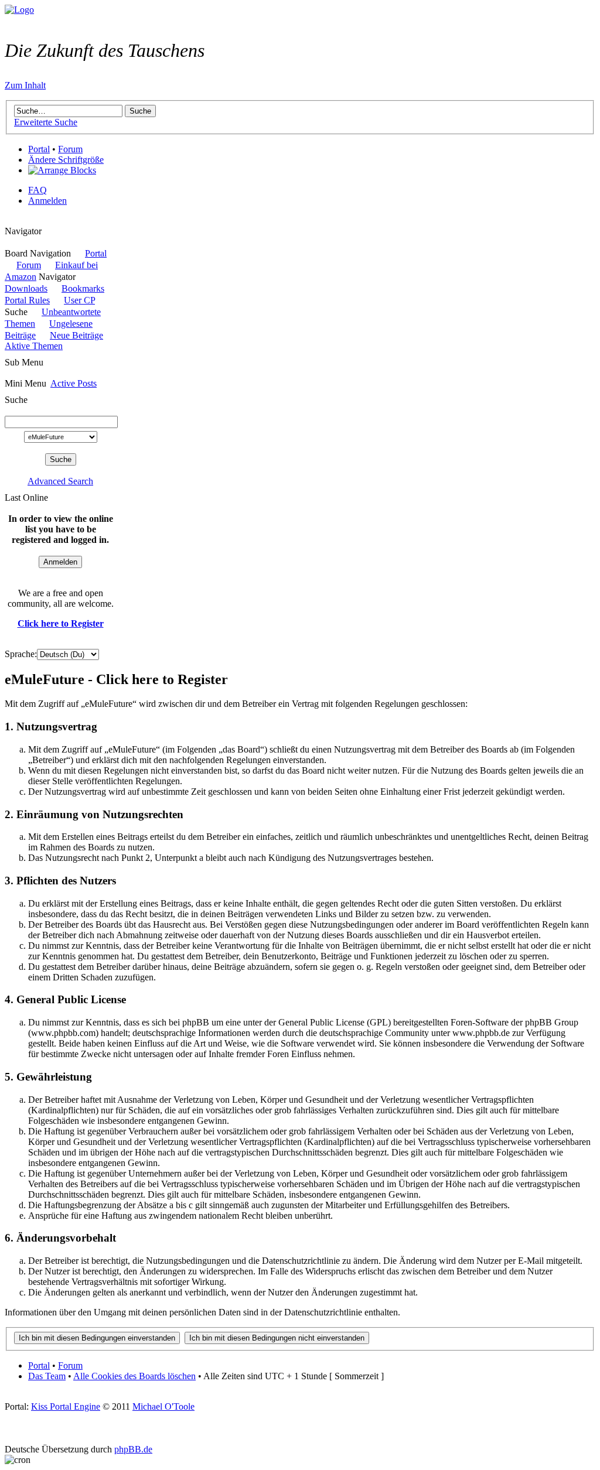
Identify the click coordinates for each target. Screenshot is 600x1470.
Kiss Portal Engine (65, 1406)
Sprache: (21, 654)
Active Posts (73, 383)
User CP (79, 300)
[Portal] (19, 10)
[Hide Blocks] (8, 220)
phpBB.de (133, 1449)
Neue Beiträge (76, 335)
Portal (39, 149)
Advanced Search (60, 481)
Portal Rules (27, 300)
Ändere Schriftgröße (66, 160)
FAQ (37, 190)
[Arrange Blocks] (62, 170)
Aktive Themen (34, 346)
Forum (70, 149)
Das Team (47, 1376)
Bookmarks (83, 288)
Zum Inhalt (25, 85)
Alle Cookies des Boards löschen (134, 1376)
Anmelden (47, 201)
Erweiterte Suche (45, 122)
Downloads (26, 288)
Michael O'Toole (163, 1406)
